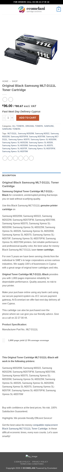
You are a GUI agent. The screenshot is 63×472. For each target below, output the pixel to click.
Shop (15, 81)
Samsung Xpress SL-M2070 (41, 145)
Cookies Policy (22, 462)
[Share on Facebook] (10, 158)
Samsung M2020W (26, 133)
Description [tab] (9, 175)
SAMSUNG (49, 126)
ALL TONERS (18, 126)
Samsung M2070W (37, 136)
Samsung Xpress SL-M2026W (15, 145)
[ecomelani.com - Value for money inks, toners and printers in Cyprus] (32, 10)
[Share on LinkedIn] (31, 158)
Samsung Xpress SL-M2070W (15, 151)
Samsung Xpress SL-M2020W (43, 139)
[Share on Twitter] (15, 158)
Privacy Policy (40, 462)
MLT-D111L (12, 133)
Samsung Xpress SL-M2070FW (41, 148)
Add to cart (27, 118)
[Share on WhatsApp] (4, 158)
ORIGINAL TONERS (34, 126)
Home (5, 81)
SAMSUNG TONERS (11, 129)
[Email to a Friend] (20, 158)
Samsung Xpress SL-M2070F (14, 148)
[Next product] (4, 99)
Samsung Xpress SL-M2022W (15, 142)
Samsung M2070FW (19, 136)
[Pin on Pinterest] (26, 158)
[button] (4, 9)
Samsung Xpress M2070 (18, 139)
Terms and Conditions (32, 464)
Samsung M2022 (42, 133)
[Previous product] (10, 99)
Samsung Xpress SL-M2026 (41, 142)
